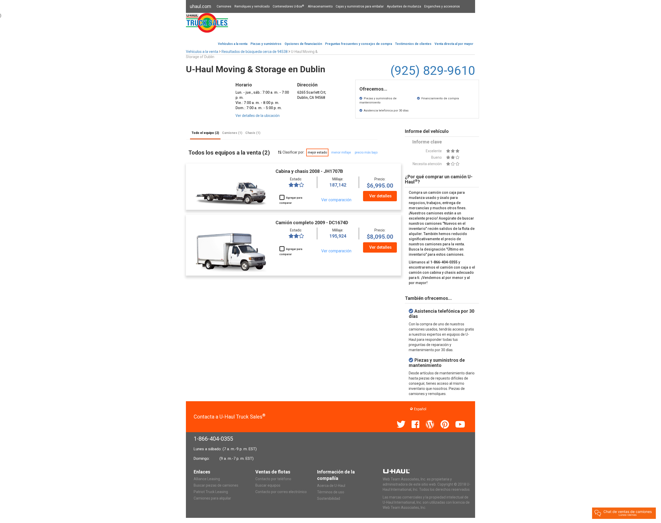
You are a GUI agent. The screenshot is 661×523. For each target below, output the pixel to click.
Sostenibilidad (328, 498)
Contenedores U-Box (288, 6)
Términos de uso (330, 492)
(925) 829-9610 (432, 70)
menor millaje (341, 152)
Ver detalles (380, 196)
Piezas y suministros (265, 44)
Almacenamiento (320, 6)
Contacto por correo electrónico (281, 492)
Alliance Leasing (207, 479)
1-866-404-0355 (213, 439)
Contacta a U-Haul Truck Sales (229, 417)
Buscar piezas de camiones (216, 485)
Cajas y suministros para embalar (360, 6)
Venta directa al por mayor (454, 44)
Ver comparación (336, 199)
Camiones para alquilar (212, 498)
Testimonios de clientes (413, 44)
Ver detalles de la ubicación (257, 116)
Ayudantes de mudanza (404, 6)
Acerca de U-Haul (331, 486)
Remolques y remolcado (252, 6)
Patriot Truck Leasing (211, 492)
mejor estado (317, 152)
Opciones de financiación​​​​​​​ (303, 44)
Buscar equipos (267, 485)
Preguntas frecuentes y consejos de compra (358, 44)
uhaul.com (200, 6)
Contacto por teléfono (273, 479)
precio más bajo (366, 152)
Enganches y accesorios (442, 6)
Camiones (224, 6)
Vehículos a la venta (232, 44)
